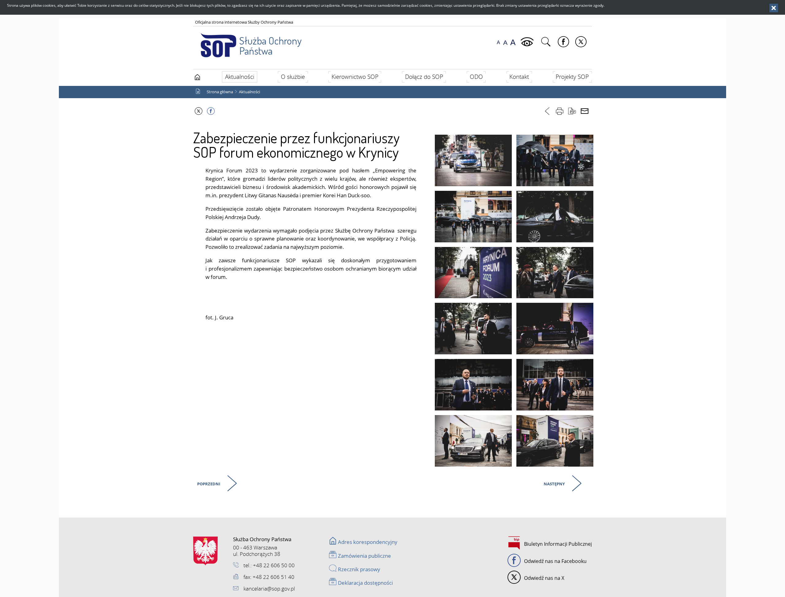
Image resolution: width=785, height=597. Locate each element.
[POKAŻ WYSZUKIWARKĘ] (546, 42)
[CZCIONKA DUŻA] (512, 42)
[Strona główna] (197, 77)
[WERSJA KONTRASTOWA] (527, 42)
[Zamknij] (773, 8)
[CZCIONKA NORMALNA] (498, 42)
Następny (553, 483)
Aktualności (249, 92)
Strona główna (220, 92)
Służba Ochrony (270, 45)
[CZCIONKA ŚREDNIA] (505, 42)
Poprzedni (208, 483)
